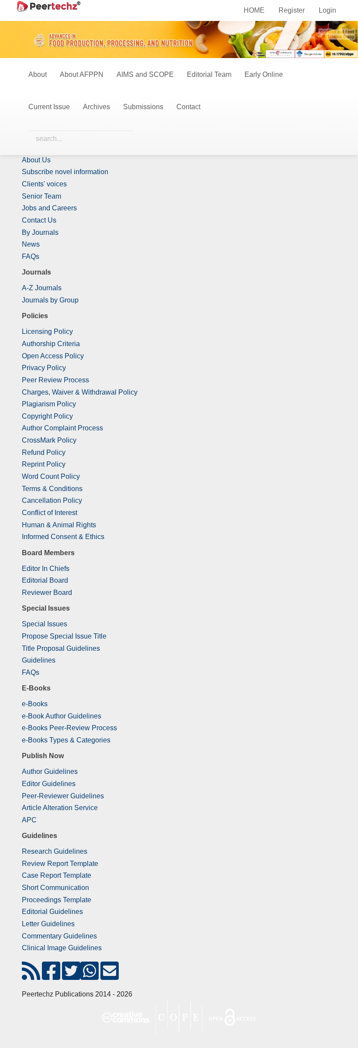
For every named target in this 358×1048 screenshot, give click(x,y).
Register (292, 10)
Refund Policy (43, 452)
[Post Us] (31, 976)
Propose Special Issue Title (64, 636)
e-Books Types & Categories (66, 740)
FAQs (30, 256)
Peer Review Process (55, 380)
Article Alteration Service (60, 807)
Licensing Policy (47, 331)
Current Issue (49, 106)
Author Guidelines (50, 771)
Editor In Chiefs (45, 568)
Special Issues (44, 624)
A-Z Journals (42, 288)
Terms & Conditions (52, 488)
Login (327, 10)
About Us (36, 160)
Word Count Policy (51, 476)
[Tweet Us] (71, 976)
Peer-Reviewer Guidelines (63, 796)
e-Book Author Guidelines (61, 716)
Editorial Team (209, 74)
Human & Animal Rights (59, 525)
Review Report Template (60, 863)
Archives (96, 106)
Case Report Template (56, 875)
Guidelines (38, 660)
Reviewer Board (47, 592)
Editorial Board (45, 580)
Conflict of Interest (49, 512)
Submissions (143, 106)
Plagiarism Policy (49, 404)
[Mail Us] (109, 976)
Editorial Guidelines (52, 911)
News (31, 244)
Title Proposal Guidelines (61, 648)
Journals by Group (50, 300)
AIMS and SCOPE (145, 74)
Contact (188, 106)
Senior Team (41, 196)
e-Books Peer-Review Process (69, 728)
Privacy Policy (44, 367)
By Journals (40, 232)
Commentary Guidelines (59, 936)
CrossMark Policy (49, 440)
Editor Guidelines (49, 783)
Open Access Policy (53, 356)
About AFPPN (81, 74)
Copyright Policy (47, 416)
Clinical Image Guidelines (62, 948)
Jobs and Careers (49, 208)
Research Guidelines (54, 851)
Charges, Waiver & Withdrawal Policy (80, 392)
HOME (254, 10)
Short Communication (55, 887)
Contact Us (39, 220)
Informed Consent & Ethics (63, 536)
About (37, 74)
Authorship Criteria (51, 343)
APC (29, 820)
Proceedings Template (56, 900)
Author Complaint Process (62, 428)
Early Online (263, 74)
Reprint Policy (43, 464)
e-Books (35, 704)
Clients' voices (44, 184)
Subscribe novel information (65, 171)
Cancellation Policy (52, 500)
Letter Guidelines (48, 924)
